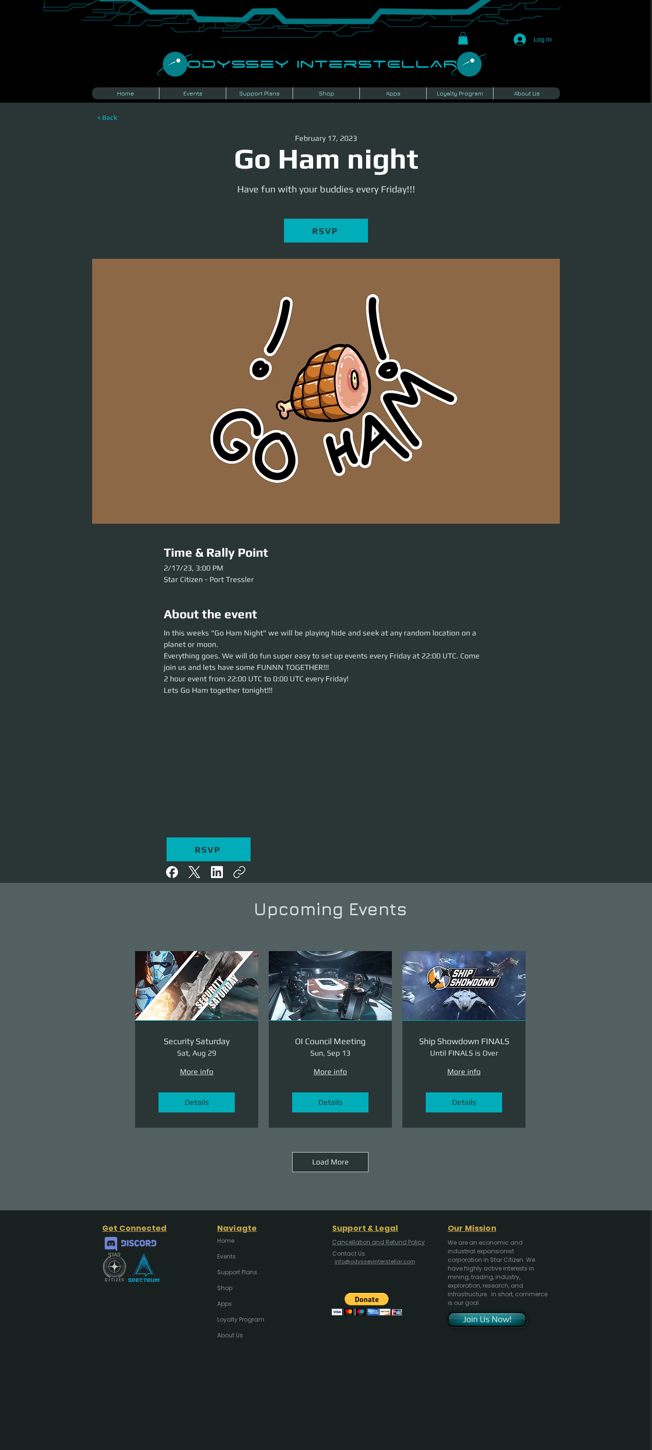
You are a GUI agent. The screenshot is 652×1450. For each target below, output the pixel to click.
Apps (224, 1304)
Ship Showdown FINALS (464, 1041)
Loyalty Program (240, 1319)
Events (226, 1256)
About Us (230, 1335)
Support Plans (237, 1272)
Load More (330, 1161)
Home (225, 1241)
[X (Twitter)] (194, 872)
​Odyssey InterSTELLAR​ (322, 63)
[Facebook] (172, 872)
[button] (463, 38)
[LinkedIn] (217, 872)
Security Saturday (197, 1041)
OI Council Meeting (330, 1041)
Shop (224, 1288)
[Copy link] (239, 872)
